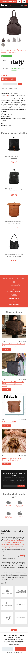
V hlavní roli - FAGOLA (9, 422)
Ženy (19, 1)
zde (21, 652)
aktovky (18, 547)
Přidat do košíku (9, 79)
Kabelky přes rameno (9, 540)
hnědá (20, 84)
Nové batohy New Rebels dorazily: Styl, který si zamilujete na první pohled (13, 384)
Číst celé (6, 349)
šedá (15, 84)
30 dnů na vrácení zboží (14, 291)
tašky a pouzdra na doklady (15, 546)
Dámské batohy (13, 88)
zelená (10, 84)
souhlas (14, 641)
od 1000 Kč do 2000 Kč (8, 516)
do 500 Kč (8, 505)
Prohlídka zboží (14, 304)
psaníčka (8, 544)
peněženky (14, 544)
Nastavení (7, 649)
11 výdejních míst (14, 285)
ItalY (7, 95)
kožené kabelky (20, 540)
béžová (5, 84)
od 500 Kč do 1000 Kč (19, 505)
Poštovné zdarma (14, 298)
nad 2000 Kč (19, 516)
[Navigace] (25, 5)
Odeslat (21, 486)
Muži (24, 1)
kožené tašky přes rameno (8, 547)
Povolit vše (20, 649)
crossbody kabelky (6, 542)
